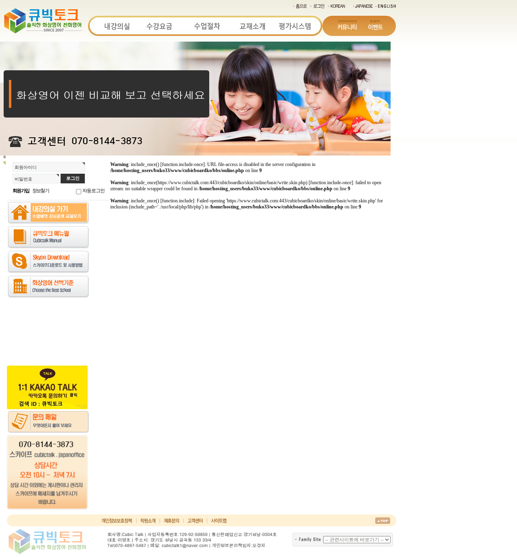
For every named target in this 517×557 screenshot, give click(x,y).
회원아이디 (26, 167)
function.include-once (182, 164)
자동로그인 (93, 190)
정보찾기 (40, 190)
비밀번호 (23, 179)
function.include (177, 201)
